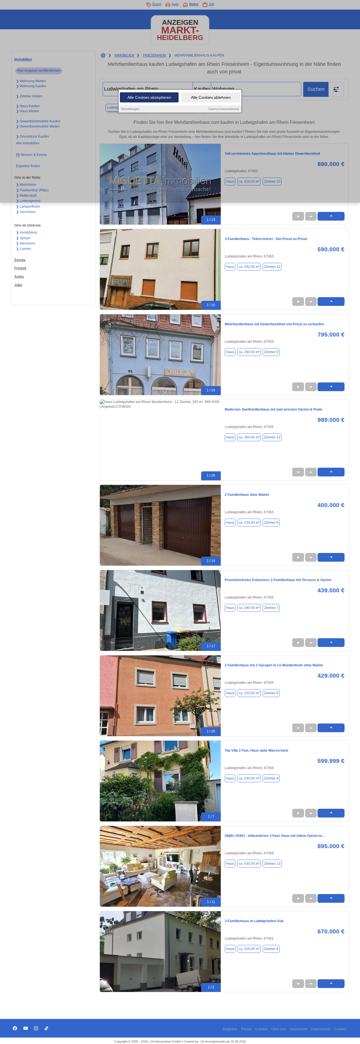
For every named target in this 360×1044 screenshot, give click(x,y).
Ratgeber (230, 1029)
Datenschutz (320, 1029)
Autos (19, 277)
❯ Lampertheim (28, 207)
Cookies (340, 1029)
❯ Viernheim (25, 212)
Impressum (298, 1029)
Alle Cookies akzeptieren (149, 97)
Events (20, 260)
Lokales (262, 1029)
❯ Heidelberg (26, 232)
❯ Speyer (23, 238)
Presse (246, 1029)
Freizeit (20, 268)
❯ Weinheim (25, 243)
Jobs (18, 285)
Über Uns (279, 1029)
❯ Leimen (23, 249)
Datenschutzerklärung (223, 109)
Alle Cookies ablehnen (211, 97)
